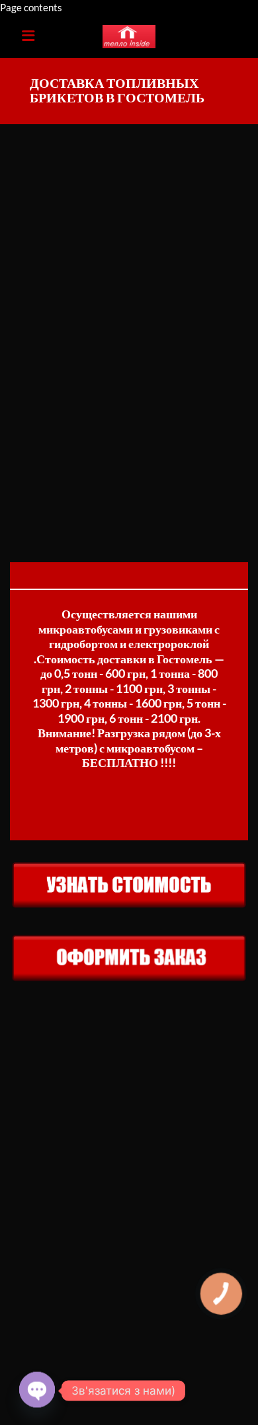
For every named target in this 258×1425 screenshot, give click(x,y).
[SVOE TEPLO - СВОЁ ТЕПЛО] (129, 37)
